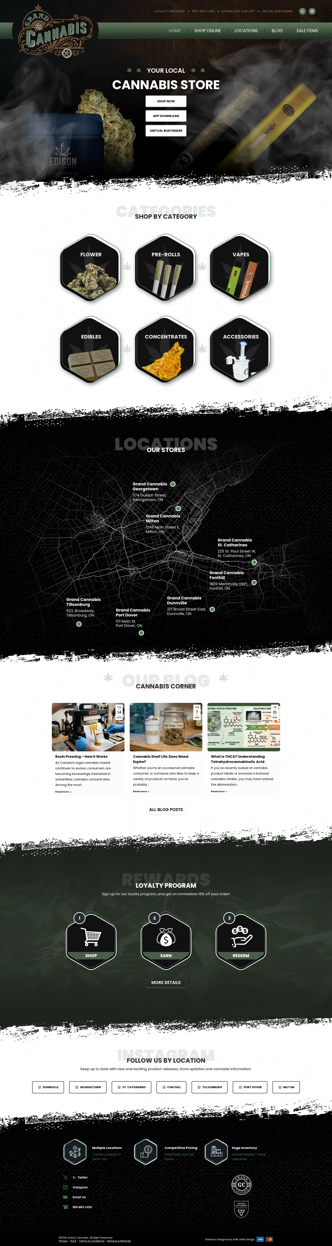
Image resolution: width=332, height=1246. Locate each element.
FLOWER (91, 254)
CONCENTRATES (166, 336)
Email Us (79, 1197)
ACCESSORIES (241, 336)
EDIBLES (91, 336)
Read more (62, 791)
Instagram (80, 1187)
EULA (73, 1240)
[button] (291, 7)
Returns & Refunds (119, 1240)
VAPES (241, 254)
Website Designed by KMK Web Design (230, 1239)
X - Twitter (80, 1177)
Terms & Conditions (91, 1240)
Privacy (63, 1240)
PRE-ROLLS (166, 254)
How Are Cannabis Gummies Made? (242, 756)
